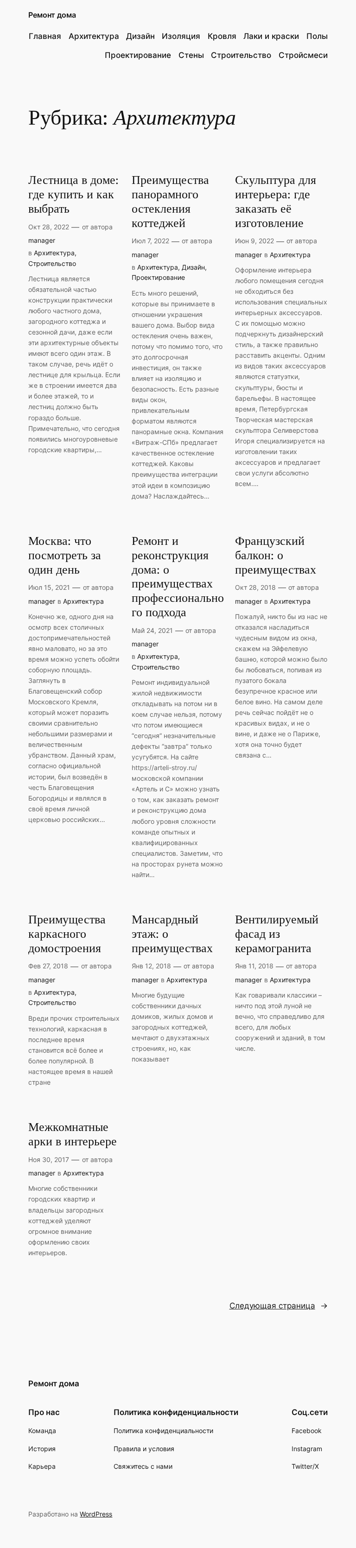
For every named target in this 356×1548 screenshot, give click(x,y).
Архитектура (54, 253)
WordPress (96, 1514)
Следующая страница (278, 1305)
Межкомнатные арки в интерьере (72, 1134)
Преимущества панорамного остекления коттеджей (170, 201)
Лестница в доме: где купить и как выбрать (73, 194)
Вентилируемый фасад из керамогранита (276, 934)
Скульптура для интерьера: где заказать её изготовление (275, 201)
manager (41, 240)
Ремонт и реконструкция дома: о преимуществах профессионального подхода (178, 577)
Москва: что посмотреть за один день (64, 555)
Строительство (52, 263)
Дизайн (193, 267)
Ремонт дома (52, 14)
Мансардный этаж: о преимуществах (172, 934)
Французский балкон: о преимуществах (275, 555)
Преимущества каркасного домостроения (67, 934)
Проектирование (158, 277)
